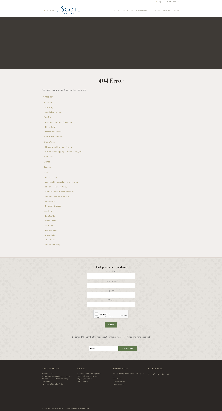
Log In (160, 2)
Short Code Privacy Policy (56, 187)
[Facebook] (148, 374)
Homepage (48, 96)
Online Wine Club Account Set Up (59, 191)
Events (176, 10)
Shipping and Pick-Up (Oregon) (58, 147)
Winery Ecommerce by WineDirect (77, 408)
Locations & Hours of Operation (58, 122)
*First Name (111, 271)
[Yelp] (163, 374)
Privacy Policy (51, 177)
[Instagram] (158, 374)
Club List (49, 225)
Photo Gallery (51, 127)
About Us (116, 10)
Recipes (47, 167)
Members (48, 211)
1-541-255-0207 (174, 2)
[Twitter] (154, 374)
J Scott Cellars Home (68, 10)
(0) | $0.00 (50, 10)
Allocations (50, 240)
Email (87, 346)
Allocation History (52, 245)
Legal (46, 172)
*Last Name (111, 281)
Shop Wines (155, 10)
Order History (51, 235)
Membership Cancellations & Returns (61, 182)
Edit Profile (50, 216)
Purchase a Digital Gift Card (53, 384)
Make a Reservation (53, 132)
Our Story (49, 107)
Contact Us (50, 201)
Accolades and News (53, 112)
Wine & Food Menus (139, 10)
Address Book (51, 230)
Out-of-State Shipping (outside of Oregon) (63, 152)
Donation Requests (53, 206)
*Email (111, 300)
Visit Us (125, 10)
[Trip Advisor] (168, 374)
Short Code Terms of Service (57, 196)
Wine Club (167, 10)
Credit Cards (50, 221)
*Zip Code (111, 290)
